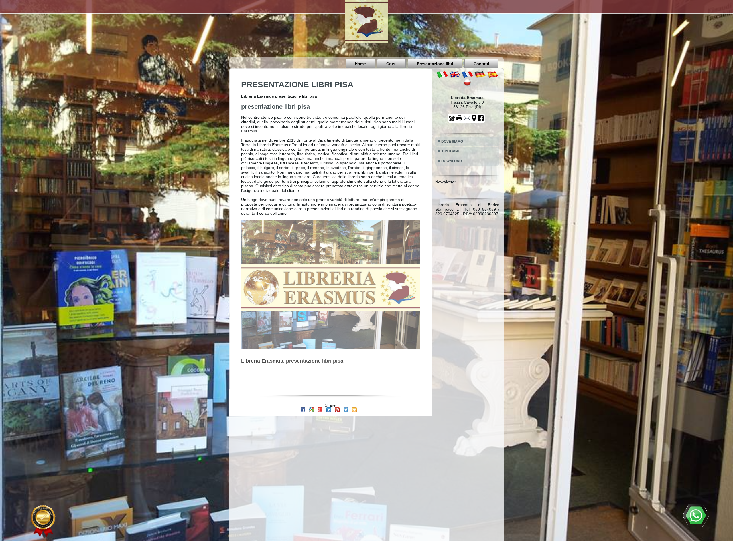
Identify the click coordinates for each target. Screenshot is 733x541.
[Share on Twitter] (346, 409)
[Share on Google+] (320, 409)
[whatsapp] (695, 515)
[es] (492, 74)
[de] (480, 74)
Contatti (481, 63)
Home (360, 63)
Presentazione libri (435, 63)
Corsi (391, 63)
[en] (454, 74)
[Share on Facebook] (303, 409)
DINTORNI (450, 151)
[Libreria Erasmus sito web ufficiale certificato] (43, 521)
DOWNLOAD (451, 161)
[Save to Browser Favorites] (354, 409)
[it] (442, 74)
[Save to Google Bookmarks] (311, 409)
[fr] (467, 74)
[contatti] (467, 117)
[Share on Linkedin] (328, 409)
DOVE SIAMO (452, 142)
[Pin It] (337, 409)
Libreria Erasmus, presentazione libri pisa (292, 361)
